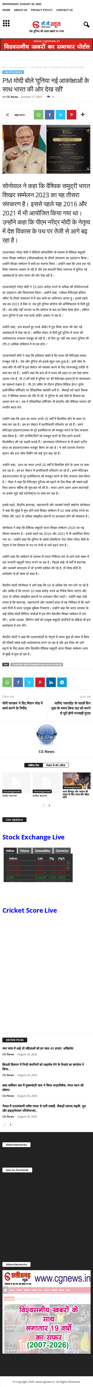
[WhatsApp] (38, 114)
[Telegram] (62, 682)
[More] (83, 114)
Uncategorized (18, 67)
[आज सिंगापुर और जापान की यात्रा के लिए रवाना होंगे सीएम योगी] (77, 780)
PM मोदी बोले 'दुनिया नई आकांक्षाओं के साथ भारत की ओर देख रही (36, 664)
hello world (9, 795)
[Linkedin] (51, 682)
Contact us (64, 10)
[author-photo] (46, 735)
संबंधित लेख (33, 765)
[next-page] (49, 805)
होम (3, 67)
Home (6, 10)
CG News (12, 96)
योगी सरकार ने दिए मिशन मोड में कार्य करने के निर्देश (22, 705)
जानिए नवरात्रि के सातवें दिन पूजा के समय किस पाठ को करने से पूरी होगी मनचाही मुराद (71, 708)
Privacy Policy (41, 10)
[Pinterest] (71, 114)
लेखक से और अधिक (55, 765)
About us (20, 10)
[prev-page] (43, 805)
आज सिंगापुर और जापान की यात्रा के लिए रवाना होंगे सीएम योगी (76, 794)
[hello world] (16, 782)
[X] (60, 114)
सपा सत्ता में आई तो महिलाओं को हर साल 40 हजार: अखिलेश (37, 1048)
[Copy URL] (73, 682)
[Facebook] (49, 114)
